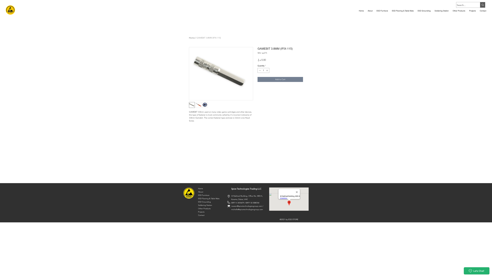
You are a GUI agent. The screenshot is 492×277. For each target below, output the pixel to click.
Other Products (204, 208)
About (200, 192)
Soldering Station (205, 205)
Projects (201, 212)
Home (192, 38)
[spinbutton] (263, 70)
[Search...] (482, 5)
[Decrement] (259, 70)
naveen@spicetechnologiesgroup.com (246, 206)
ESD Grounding (204, 202)
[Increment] (267, 70)
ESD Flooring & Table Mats (208, 198)
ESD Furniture (203, 195)
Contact (201, 215)
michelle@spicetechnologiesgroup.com (247, 209)
